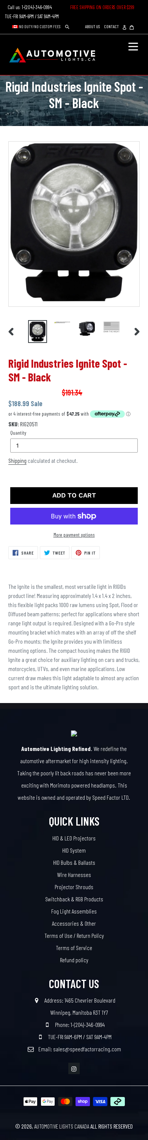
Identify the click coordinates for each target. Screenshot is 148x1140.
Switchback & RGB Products (74, 898)
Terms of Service (74, 947)
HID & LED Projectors (74, 838)
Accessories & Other (74, 923)
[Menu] (133, 45)
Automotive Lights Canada (61, 1126)
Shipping (17, 460)
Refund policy (74, 959)
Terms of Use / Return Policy (74, 935)
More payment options (74, 534)
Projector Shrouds (74, 886)
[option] (37, 331)
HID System (74, 850)
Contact (111, 26)
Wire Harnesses (74, 874)
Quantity (18, 432)
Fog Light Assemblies (74, 911)
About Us (92, 26)
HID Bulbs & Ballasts (74, 862)
